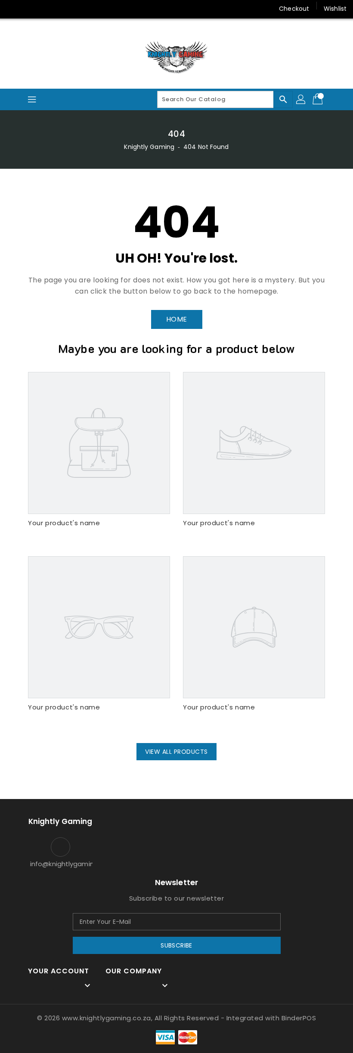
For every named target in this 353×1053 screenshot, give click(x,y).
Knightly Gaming (149, 146)
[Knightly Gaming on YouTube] (46, 8)
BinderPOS (299, 1017)
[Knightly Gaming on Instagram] (30, 8)
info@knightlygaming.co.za (60, 863)
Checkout (294, 8)
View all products (176, 751)
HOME (176, 319)
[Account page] (301, 99)
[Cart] (318, 99)
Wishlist (335, 8)
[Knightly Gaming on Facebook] (13, 8)
